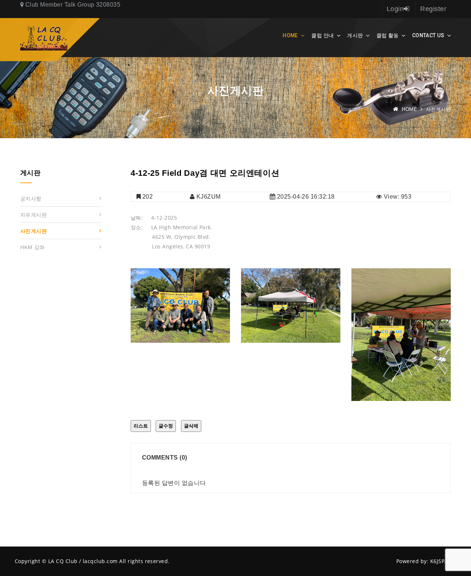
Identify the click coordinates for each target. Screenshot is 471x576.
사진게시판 (33, 230)
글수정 (166, 426)
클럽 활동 (387, 35)
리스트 (141, 426)
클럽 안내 (322, 35)
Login (395, 9)
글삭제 (191, 426)
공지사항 (31, 198)
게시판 (355, 35)
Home (290, 35)
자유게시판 (33, 214)
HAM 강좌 (32, 247)
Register (433, 9)
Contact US (428, 35)
